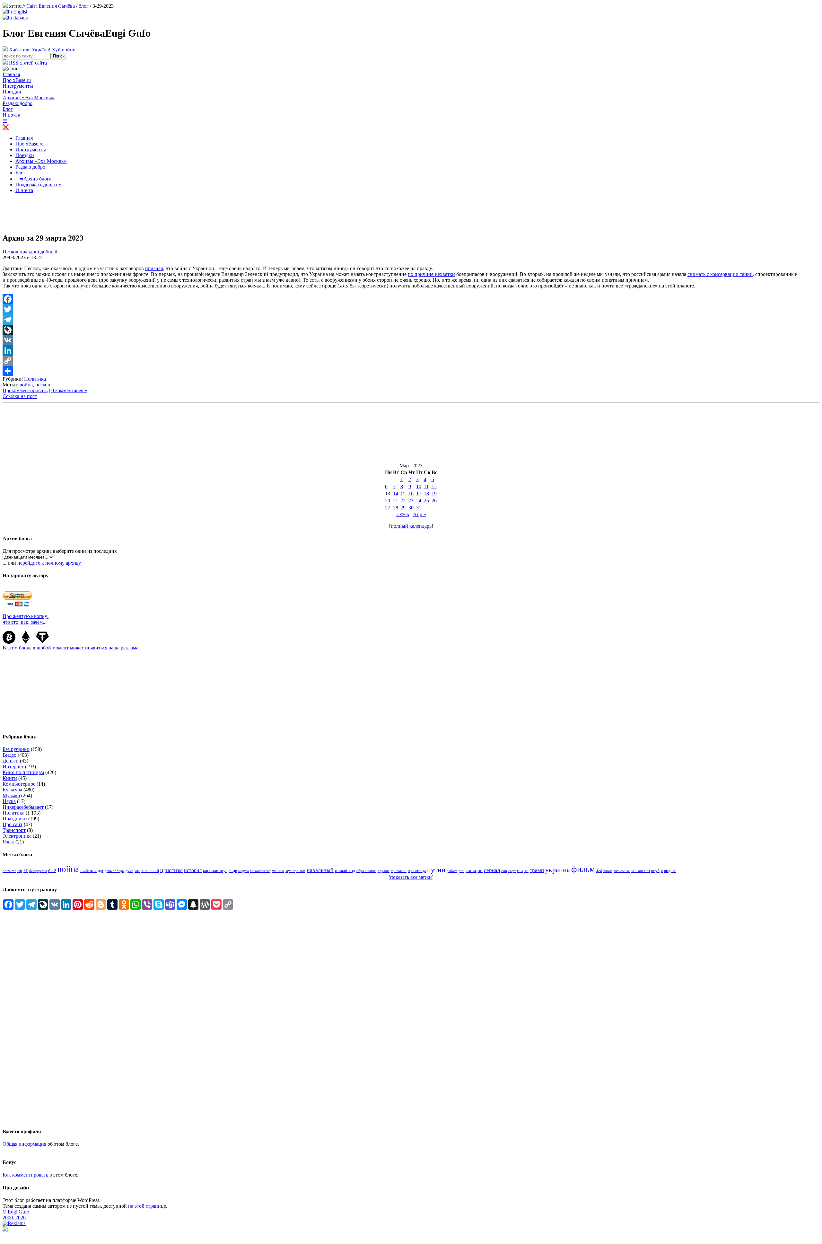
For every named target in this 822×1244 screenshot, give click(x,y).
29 (403, 507)
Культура (12, 789)
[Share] (411, 371)
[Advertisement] (119, 213)
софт (512, 871)
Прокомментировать (25, 390)
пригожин (399, 871)
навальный (320, 870)
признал (154, 268)
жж (137, 871)
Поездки (12, 91)
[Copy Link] (411, 361)
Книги (10, 778)
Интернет (13, 766)
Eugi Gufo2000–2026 (16, 1214)
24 (418, 500)
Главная (11, 74)
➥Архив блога (33, 178)
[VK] (411, 340)
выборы (88, 870)
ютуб (655, 871)
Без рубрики (16, 749)
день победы (114, 871)
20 (387, 500)
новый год (345, 870)
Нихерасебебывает (23, 807)
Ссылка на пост (20, 396)
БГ (25, 871)
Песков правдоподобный (30, 251)
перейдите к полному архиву (48, 563)
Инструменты (18, 86)
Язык (8, 841)
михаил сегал (260, 871)
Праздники (15, 818)
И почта (11, 115)
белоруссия (38, 871)
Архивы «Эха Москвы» (29, 97)
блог (84, 6)
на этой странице (147, 1206)
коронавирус (215, 870)
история (193, 870)
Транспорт (14, 830)
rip (19, 870)
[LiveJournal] (411, 330)
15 (403, 493)
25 (426, 500)
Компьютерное (19, 784)
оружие (383, 871)
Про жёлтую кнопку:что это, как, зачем (25, 619)
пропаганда (417, 871)
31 (418, 507)
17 (418, 493)
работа (452, 871)
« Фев (402, 514)
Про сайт (12, 824)
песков (42, 384)
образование (366, 871)
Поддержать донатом (38, 184)
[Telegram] (411, 319)
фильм (583, 869)
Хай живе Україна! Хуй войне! (42, 49)
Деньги (11, 760)
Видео (9, 755)
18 (426, 493)
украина (557, 870)
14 (395, 493)
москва (278, 871)
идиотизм (171, 870)
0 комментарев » (69, 390)
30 (411, 507)
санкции (474, 870)
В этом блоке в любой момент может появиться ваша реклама (70, 647)
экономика (622, 871)
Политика (35, 379)
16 (411, 493)
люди (233, 871)
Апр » (419, 514)
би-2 (52, 870)
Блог (8, 109)
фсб (599, 871)
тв (526, 870)
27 (387, 507)
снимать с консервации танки (720, 274)
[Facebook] (411, 299)
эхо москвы (640, 871)
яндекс (670, 870)
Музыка (11, 795)
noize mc (9, 871)
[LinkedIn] (411, 350)
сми (504, 871)
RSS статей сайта (27, 63)
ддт (100, 871)
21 (395, 500)
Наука (9, 801)
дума (129, 871)
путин (436, 870)
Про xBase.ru (17, 80)
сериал (492, 870)
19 (434, 493)
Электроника (17, 836)
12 (434, 486)
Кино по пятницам (23, 772)
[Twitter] (411, 309)
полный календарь (411, 526)
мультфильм (295, 871)
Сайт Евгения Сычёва (50, 6)
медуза (243, 871)
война (26, 384)
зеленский (150, 870)
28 (395, 507)
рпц (461, 871)
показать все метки (411, 877)
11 (426, 486)
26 (434, 500)
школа (607, 871)
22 (403, 500)
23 (411, 500)
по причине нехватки (431, 274)
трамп (537, 870)
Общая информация (24, 1144)
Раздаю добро (17, 103)
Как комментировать (25, 1175)
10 (418, 486)
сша (520, 871)
